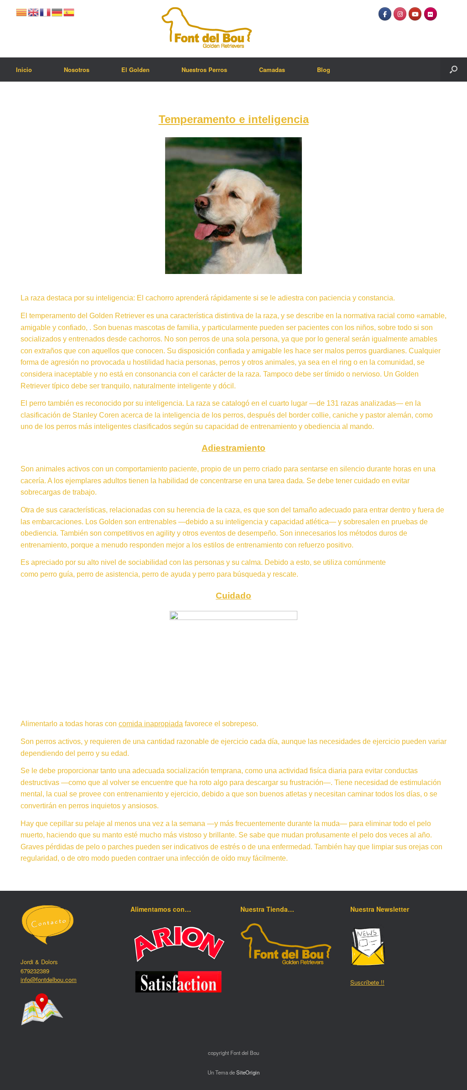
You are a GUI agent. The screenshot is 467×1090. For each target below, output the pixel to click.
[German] (57, 11)
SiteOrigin (247, 1072)
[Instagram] (400, 14)
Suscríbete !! (367, 982)
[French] (46, 11)
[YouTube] (415, 14)
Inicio (24, 69)
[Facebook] (385, 14)
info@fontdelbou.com (49, 979)
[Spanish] (69, 11)
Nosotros (76, 69)
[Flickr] (430, 14)
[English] (34, 11)
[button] (453, 69)
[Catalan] (22, 11)
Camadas (272, 69)
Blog (323, 69)
